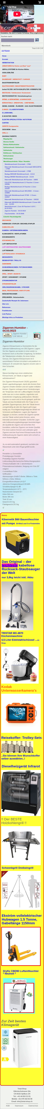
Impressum (19, 1106)
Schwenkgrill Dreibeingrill (17, 867)
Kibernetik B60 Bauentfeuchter (21, 519)
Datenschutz (33, 1106)
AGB (8, 1106)
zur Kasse (6, 51)
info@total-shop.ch (24, 1101)
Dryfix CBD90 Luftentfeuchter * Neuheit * (21, 972)
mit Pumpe (9, 523)
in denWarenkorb (7, 335)
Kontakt (5, 59)
